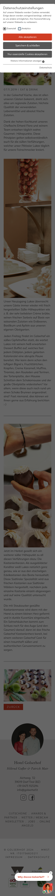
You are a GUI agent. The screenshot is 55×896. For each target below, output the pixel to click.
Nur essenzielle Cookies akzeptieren (27, 54)
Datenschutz (45, 67)
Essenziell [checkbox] (11, 28)
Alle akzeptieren (28, 37)
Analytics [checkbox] (26, 28)
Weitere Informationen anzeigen (26, 61)
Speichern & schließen (27, 45)
